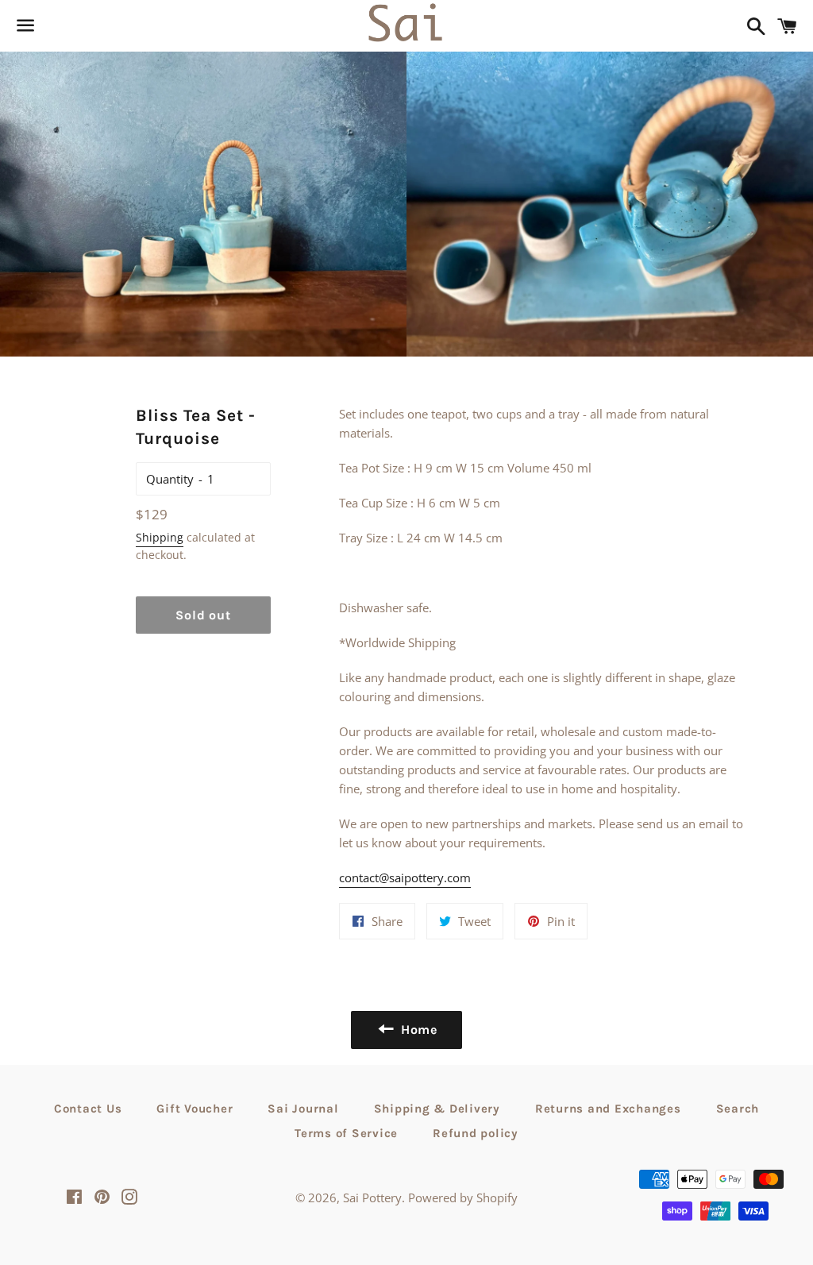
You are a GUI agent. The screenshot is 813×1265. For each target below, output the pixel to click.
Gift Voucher (194, 1108)
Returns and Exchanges (608, 1108)
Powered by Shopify (463, 1197)
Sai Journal (303, 1108)
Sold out (202, 615)
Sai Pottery (372, 1197)
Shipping (159, 537)
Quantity (170, 479)
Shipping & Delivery (437, 1108)
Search (738, 1108)
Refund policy (475, 1133)
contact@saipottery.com (405, 877)
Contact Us (88, 1108)
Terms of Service (346, 1133)
